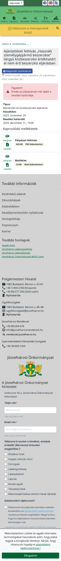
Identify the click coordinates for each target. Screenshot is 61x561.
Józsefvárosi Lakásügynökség (17, 249)
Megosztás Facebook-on (18, 71)
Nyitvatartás (13, 295)
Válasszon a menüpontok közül (30, 30)
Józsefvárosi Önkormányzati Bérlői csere (23, 256)
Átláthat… (35, 19)
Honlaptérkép (11, 219)
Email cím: (10, 422)
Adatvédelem (10, 206)
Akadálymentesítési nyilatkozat (22, 212)
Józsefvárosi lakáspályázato (16, 252)
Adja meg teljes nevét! (13, 416)
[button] (58, 28)
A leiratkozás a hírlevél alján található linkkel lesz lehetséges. (30, 527)
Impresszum (10, 225)
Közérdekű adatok (14, 194)
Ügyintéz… (14, 19)
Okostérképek (11, 200)
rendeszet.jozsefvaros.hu (21, 334)
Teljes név (10, 402)
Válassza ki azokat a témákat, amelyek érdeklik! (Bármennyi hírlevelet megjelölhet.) (27, 445)
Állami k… (55, 21)
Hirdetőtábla (19, 43)
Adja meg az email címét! (15, 436)
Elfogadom (30, 555)
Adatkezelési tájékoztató (19, 500)
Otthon (4, 19)
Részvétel (24, 19)
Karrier (6, 231)
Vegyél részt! (8, 245)
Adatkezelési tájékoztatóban (39, 511)
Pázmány (45, 21)
